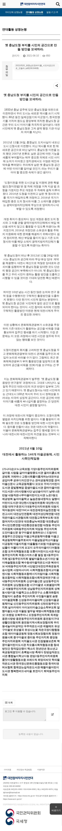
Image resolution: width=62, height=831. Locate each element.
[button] (9, 702)
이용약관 (41, 770)
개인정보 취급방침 (24, 770)
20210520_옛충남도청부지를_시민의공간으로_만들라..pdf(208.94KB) (35, 66)
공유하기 (56, 84)
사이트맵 (7, 770)
